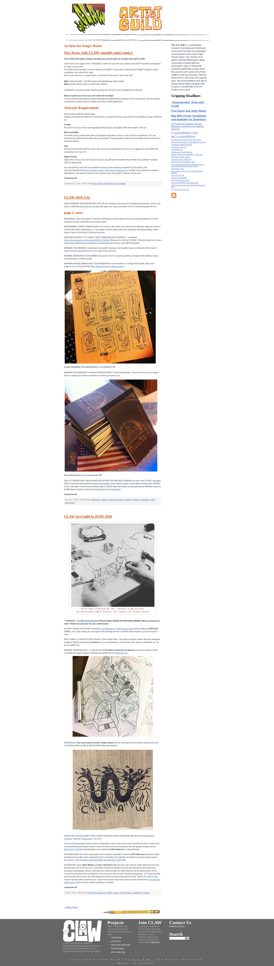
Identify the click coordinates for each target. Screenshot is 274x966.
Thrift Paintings (117, 948)
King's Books (120, 183)
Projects (116, 922)
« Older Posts (71, 907)
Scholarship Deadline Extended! (181, 144)
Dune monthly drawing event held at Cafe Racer (106, 170)
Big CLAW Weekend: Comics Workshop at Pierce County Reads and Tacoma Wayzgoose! (187, 165)
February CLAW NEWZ (179, 178)
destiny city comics (116, 500)
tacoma (146, 893)
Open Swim (70, 503)
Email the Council (176, 926)
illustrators (145, 500)
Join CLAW (150, 922)
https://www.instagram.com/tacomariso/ (107, 266)
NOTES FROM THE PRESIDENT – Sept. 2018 (187, 154)
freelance (136, 500)
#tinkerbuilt (99, 489)
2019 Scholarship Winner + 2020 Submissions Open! (188, 142)
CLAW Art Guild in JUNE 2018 (88, 516)
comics (104, 500)
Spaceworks (87, 839)
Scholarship (116, 938)
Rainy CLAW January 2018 (180, 180)
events (111, 183)
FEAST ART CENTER (73, 849)
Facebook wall (121, 653)
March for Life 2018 (177, 175)
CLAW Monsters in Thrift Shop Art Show (117, 629)
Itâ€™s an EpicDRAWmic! (183, 136)
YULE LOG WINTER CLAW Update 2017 (185, 183)
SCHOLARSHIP (91, 621)
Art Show (91, 893)
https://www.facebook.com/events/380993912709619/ (87, 240)
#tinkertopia (116, 489)
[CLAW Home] (88, 33)
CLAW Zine (116, 941)
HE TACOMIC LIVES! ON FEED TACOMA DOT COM (98, 860)
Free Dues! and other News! (188, 110)
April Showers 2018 (177, 169)
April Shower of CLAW (178, 147)
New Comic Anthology (120, 945)
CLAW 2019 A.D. (77, 197)
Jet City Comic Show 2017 (180, 189)
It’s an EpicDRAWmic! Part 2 (184, 133)
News (152, 500)
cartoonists (95, 500)
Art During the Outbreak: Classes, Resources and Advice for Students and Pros (187, 126)
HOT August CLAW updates (180, 157)
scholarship (137, 893)
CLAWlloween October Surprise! (181, 152)
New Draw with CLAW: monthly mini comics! (98, 53)
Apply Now (155, 942)
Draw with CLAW (100, 183)
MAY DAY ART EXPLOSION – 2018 (183, 162)
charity (109, 893)
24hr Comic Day (118, 952)
